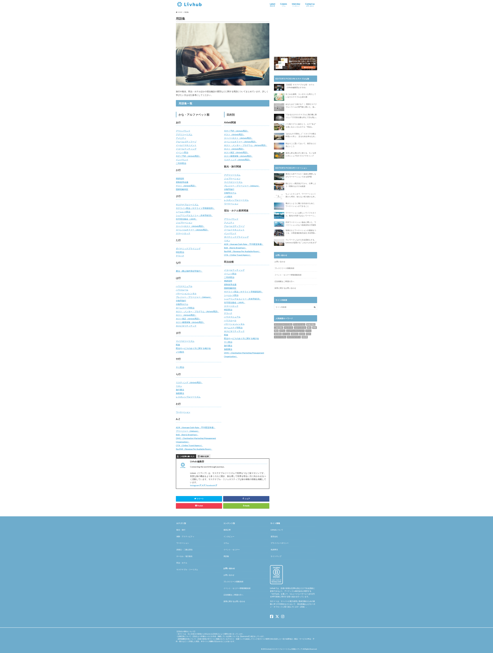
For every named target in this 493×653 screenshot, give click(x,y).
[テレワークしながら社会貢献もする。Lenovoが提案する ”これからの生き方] (279, 242)
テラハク (180, 255)
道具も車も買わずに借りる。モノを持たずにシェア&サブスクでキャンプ (301, 154)
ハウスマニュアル (184, 286)
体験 (314, 328)
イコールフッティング (186, 149)
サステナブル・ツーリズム (187, 569)
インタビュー (229, 536)
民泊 (276, 331)
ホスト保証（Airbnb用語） (188, 318)
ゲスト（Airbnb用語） (186, 185)
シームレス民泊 (183, 212)
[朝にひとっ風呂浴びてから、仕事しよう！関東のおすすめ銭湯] (279, 186)
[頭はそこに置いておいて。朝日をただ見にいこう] (279, 146)
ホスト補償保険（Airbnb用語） (190, 322)
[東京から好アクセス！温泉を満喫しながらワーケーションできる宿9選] (279, 176)
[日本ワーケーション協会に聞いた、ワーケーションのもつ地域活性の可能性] (279, 224)
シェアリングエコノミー (295, 331)
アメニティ (181, 138)
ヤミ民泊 (180, 367)
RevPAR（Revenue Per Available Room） (194, 449)
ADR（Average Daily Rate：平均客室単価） (195, 427)
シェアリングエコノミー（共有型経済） (194, 215)
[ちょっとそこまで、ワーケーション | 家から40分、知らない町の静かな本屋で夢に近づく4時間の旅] (279, 196)
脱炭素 (304, 337)
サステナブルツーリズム (187, 204)
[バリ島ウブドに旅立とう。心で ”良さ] (279, 126)
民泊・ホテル (181, 563)
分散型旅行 (181, 300)
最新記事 (227, 530)
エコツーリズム (280, 337)
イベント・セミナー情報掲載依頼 (287, 275)
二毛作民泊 (181, 163)
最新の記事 (204, 456)
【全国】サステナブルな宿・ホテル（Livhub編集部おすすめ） (300, 85)
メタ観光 (180, 352)
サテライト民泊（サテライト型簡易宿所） (195, 208)
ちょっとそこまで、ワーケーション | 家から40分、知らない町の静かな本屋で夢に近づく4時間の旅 (301, 195)
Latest (272, 5)
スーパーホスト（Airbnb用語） (190, 226)
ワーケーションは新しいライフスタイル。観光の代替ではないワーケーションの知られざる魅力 (301, 214)
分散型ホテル (182, 304)
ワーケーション (183, 412)
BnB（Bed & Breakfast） (187, 434)
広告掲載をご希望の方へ (284, 281)
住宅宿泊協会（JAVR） (186, 219)
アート (308, 331)
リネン (179, 386)
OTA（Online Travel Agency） (189, 445)
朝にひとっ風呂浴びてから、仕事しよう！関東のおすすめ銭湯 (301, 184)
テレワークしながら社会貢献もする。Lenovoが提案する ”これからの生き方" (301, 241)
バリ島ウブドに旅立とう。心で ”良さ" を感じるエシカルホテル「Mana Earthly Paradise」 (301, 125)
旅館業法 (180, 393)
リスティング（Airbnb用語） (189, 382)
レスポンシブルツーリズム (188, 397)
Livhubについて (277, 530)
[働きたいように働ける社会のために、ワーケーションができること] (279, 206)
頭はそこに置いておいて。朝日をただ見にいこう (301, 144)
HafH (308, 334)
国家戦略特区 (182, 189)
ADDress (295, 334)
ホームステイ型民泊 (185, 308)
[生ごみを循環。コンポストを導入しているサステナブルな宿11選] (279, 97)
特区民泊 (180, 252)
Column (283, 5)
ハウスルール (182, 290)
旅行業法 (180, 389)
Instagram (194, 485)
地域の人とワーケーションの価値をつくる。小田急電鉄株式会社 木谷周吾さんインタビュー (301, 231)
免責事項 (274, 550)
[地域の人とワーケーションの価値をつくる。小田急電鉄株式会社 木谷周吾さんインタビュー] (279, 233)
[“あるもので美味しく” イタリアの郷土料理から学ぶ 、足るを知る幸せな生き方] (279, 136)
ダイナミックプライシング (188, 248)
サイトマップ (276, 556)
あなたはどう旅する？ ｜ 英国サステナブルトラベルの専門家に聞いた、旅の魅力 (301, 105)
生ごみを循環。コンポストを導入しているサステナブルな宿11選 (301, 95)
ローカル (286, 334)
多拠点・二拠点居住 (184, 550)
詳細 (302, 607)
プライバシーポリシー (280, 543)
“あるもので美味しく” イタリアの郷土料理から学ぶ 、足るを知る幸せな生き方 (301, 135)
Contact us (310, 5)
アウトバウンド (183, 131)
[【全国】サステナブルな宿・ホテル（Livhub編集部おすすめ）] (279, 87)
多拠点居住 (311, 324)
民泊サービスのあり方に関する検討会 (193, 348)
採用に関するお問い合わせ (285, 288)
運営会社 (274, 536)
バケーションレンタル (186, 293)
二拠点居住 (278, 328)
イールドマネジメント (186, 145)
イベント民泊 (182, 152)
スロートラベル (300, 328)
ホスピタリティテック (186, 326)
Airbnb (302, 334)
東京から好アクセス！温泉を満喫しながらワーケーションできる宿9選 (301, 175)
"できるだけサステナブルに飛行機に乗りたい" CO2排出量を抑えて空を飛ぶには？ (301, 116)
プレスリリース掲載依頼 (284, 268)
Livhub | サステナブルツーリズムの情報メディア (284, 649)
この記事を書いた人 (187, 456)
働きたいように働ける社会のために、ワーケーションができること (301, 204)
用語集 (226, 556)
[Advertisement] (295, 34)
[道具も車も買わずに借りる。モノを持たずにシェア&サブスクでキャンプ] (279, 155)
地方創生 (278, 334)
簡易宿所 (180, 178)
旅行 (309, 328)
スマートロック (183, 233)
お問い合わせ (279, 261)
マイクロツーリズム (185, 341)
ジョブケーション (184, 222)
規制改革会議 (182, 182)
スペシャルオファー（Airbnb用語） (192, 229)
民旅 (178, 344)
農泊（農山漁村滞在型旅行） (189, 271)
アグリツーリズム (184, 134)
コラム (226, 543)
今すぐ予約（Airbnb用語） (188, 156)
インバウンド (182, 159)
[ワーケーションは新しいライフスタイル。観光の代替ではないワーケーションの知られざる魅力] (279, 215)
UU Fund (275, 594)
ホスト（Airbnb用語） (186, 315)
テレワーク (288, 328)
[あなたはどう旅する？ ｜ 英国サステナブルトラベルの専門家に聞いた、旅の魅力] (279, 107)
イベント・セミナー (232, 550)
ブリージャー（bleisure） (187, 431)
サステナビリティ (294, 337)
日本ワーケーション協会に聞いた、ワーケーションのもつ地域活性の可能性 (301, 223)
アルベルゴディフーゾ (186, 141)
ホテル (282, 331)
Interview (296, 5)
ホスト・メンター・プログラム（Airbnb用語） (197, 311)
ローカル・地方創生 (184, 556)
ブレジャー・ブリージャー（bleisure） (194, 297)
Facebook (210, 485)
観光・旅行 (180, 530)
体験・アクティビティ (185, 536)
